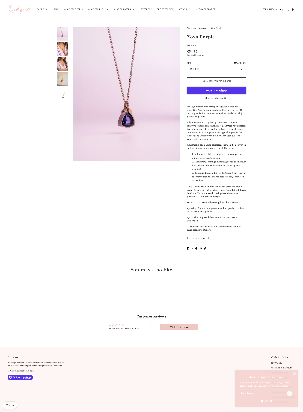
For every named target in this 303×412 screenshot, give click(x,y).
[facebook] (262, 401)
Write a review (179, 327)
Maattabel (276, 363)
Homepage (191, 28)
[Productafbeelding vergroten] (126, 94)
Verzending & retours (281, 368)
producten (203, 28)
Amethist (191, 46)
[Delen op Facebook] (188, 248)
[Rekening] (287, 9)
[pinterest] (271, 401)
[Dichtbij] (294, 373)
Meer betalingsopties (216, 98)
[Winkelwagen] (293, 9)
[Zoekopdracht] (281, 9)
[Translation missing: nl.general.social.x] (192, 248)
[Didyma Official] (20, 9)
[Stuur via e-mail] (200, 248)
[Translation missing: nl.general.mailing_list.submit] (289, 393)
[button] (205, 248)
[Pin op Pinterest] (196, 248)
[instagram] (266, 401)
